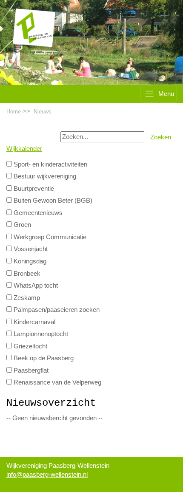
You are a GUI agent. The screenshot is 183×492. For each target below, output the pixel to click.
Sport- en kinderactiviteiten (49, 164)
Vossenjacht (30, 249)
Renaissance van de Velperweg (56, 382)
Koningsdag (29, 261)
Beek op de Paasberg (43, 358)
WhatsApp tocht (35, 285)
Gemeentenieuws (37, 212)
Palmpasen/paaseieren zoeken (56, 309)
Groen (21, 224)
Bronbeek (26, 273)
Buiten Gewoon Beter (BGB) (52, 200)
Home (13, 111)
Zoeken (160, 137)
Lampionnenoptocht (40, 334)
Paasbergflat (30, 370)
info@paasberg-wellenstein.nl (47, 474)
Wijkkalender (24, 148)
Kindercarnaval (33, 322)
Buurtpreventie (33, 188)
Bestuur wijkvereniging (44, 176)
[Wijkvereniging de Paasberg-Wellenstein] (34, 27)
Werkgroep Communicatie (49, 237)
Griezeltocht (29, 346)
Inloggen (18, 483)
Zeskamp (26, 297)
